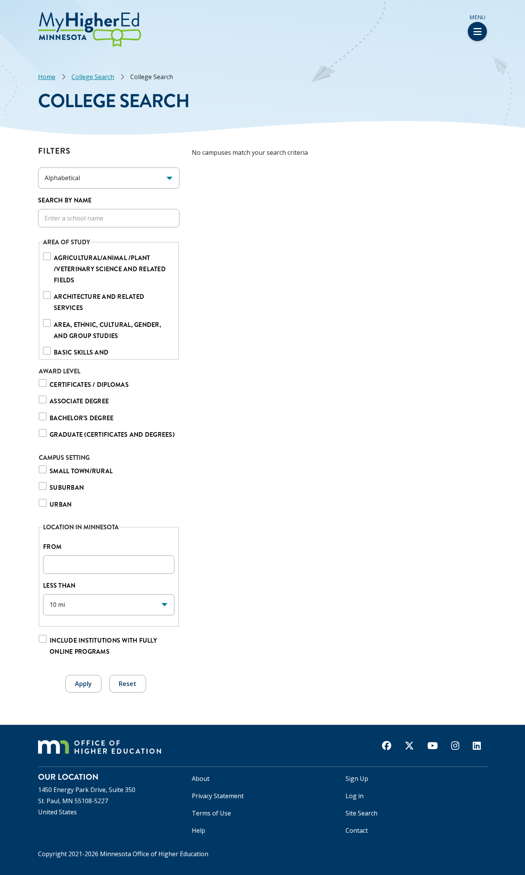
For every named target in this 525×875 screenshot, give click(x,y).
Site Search (361, 813)
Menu (477, 17)
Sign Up (357, 778)
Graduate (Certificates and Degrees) (112, 434)
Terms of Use (211, 813)
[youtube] (432, 745)
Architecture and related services (99, 302)
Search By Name (65, 200)
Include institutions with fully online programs (103, 646)
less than (60, 585)
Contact (357, 830)
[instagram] (455, 745)
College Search (92, 77)
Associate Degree (79, 401)
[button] (2, 14)
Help (198, 830)
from (52, 546)
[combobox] (108, 564)
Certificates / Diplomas (89, 384)
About (200, 778)
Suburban (67, 487)
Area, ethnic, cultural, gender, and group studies (107, 330)
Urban (60, 504)
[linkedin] (477, 745)
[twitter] (409, 745)
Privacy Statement (218, 796)
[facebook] (386, 745)
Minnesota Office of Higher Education (154, 854)
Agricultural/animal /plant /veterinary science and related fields (110, 269)
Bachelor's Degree (81, 418)
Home (46, 77)
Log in (355, 796)
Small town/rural (81, 471)
